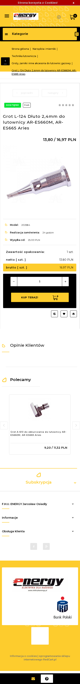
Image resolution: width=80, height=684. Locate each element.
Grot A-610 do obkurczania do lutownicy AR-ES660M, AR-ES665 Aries (38, 433)
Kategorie (20, 34)
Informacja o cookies (23, 656)
